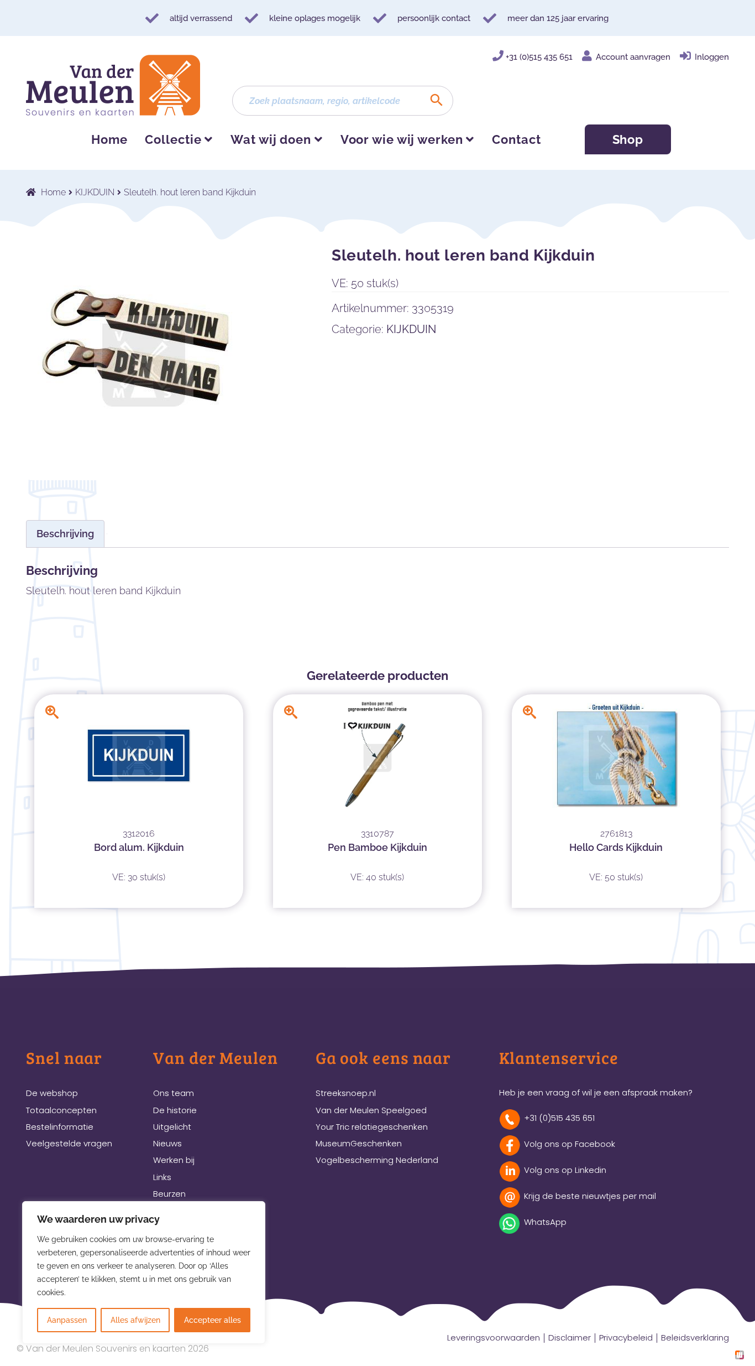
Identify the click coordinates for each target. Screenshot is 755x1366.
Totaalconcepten (61, 1110)
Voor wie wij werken (401, 139)
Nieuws (167, 1143)
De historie (175, 1110)
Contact (516, 139)
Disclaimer (569, 1337)
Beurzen (169, 1193)
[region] (143, 1272)
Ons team (173, 1093)
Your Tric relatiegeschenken (372, 1127)
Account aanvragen (633, 57)
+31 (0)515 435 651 (539, 57)
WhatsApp (545, 1222)
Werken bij (174, 1160)
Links (162, 1177)
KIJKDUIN (94, 192)
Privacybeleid (626, 1337)
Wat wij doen (270, 139)
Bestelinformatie (59, 1127)
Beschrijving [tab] (65, 533)
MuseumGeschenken (359, 1143)
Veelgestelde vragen (69, 1143)
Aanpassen (67, 1320)
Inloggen (712, 57)
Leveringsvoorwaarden (493, 1337)
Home (109, 139)
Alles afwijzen (135, 1320)
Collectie (173, 139)
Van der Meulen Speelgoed (371, 1110)
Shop (628, 139)
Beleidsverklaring (695, 1337)
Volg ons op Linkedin (565, 1170)
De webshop (52, 1093)
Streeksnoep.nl (346, 1093)
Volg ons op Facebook (569, 1144)
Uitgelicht (172, 1127)
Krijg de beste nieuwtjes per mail (590, 1196)
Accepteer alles (212, 1320)
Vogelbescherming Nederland (377, 1160)
